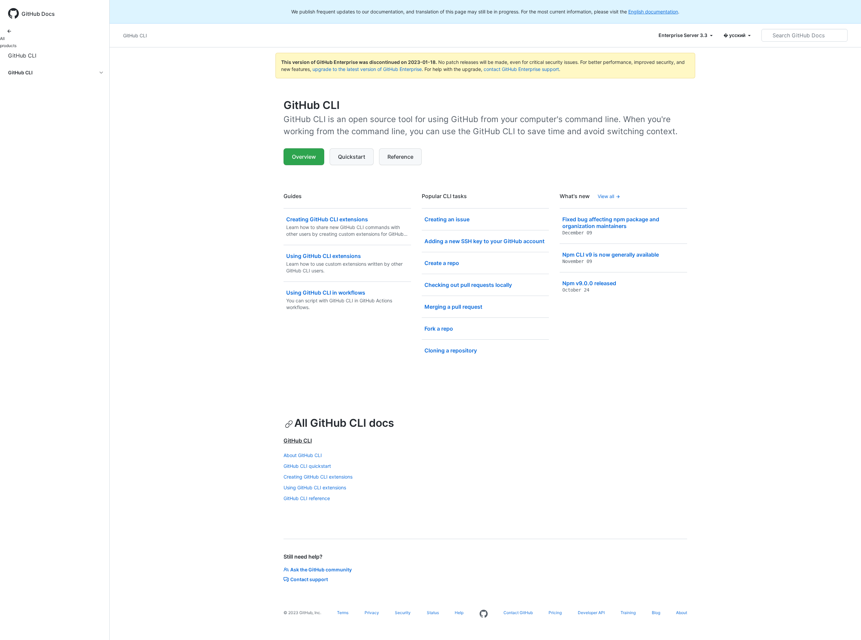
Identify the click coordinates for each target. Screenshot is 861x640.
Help (459, 612)
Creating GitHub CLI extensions (318, 477)
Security (403, 612)
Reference (400, 156)
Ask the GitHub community (321, 569)
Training (628, 612)
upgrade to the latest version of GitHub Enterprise (367, 69)
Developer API (591, 612)
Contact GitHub (518, 612)
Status (433, 612)
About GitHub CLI (303, 455)
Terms (342, 612)
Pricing (555, 612)
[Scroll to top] (846, 625)
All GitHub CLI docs (344, 422)
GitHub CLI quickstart (307, 466)
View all (606, 196)
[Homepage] (484, 614)
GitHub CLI (22, 55)
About (681, 612)
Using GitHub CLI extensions (315, 487)
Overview (304, 156)
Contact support (309, 579)
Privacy (372, 612)
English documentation (653, 11)
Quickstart (351, 156)
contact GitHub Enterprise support (521, 69)
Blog (656, 612)
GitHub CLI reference (307, 498)
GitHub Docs (38, 13)
